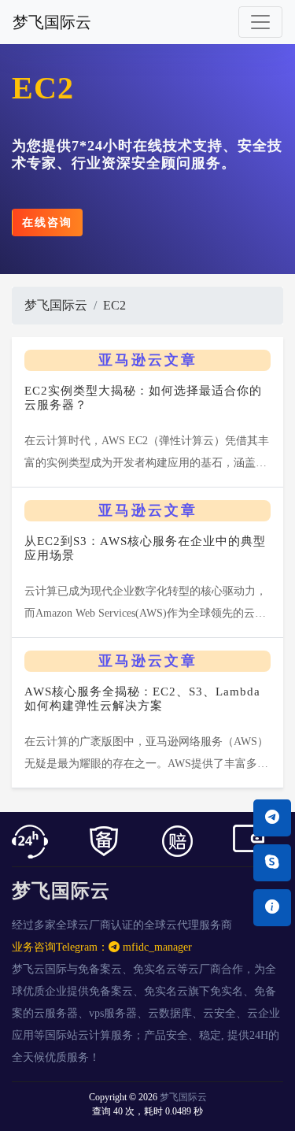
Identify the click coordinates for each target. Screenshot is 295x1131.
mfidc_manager (156, 947)
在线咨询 (47, 222)
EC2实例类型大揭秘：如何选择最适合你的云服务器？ (143, 397)
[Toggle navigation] (260, 22)
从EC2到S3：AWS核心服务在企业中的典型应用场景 (145, 548)
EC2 (114, 305)
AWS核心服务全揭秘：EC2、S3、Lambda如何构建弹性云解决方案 (142, 698)
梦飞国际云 (52, 22)
